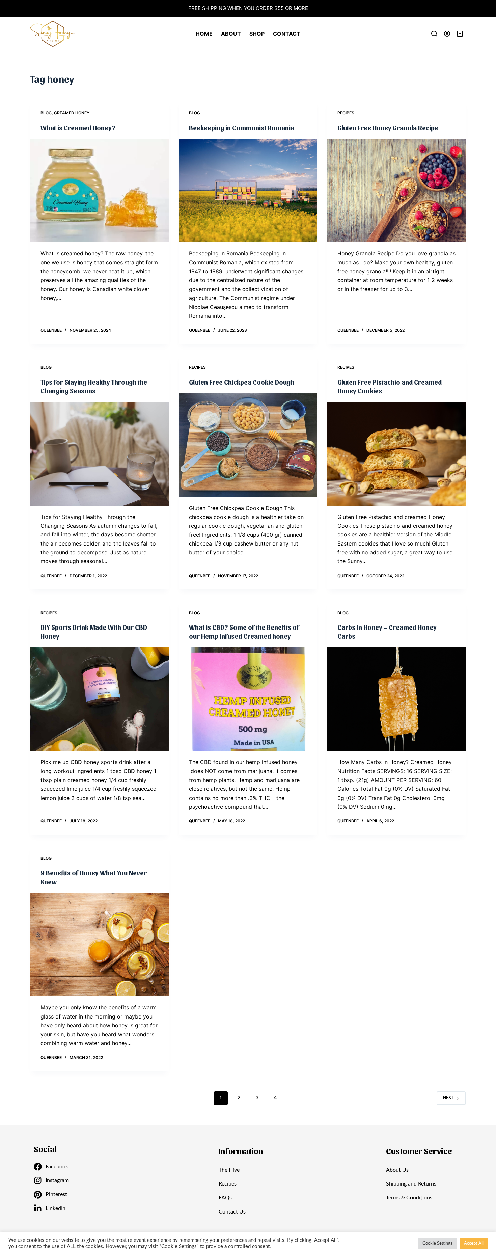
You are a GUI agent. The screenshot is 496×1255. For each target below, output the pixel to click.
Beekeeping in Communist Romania (241, 127)
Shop (257, 33)
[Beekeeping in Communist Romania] (248, 191)
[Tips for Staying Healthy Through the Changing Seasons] (99, 454)
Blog (46, 112)
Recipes (345, 112)
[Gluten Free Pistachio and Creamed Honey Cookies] (396, 454)
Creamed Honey (71, 112)
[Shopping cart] (461, 34)
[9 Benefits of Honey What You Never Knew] (99, 945)
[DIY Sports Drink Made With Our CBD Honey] (99, 699)
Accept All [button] (474, 1243)
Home (204, 33)
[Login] (447, 34)
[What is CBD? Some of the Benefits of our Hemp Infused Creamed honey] (248, 699)
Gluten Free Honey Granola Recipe (387, 127)
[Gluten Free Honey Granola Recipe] (396, 191)
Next (448, 1098)
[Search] (434, 34)
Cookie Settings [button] (437, 1243)
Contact (286, 33)
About (231, 33)
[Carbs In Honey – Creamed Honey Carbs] (396, 699)
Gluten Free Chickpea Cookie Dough (241, 382)
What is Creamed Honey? (78, 127)
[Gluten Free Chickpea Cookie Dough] (248, 445)
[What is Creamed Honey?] (99, 191)
